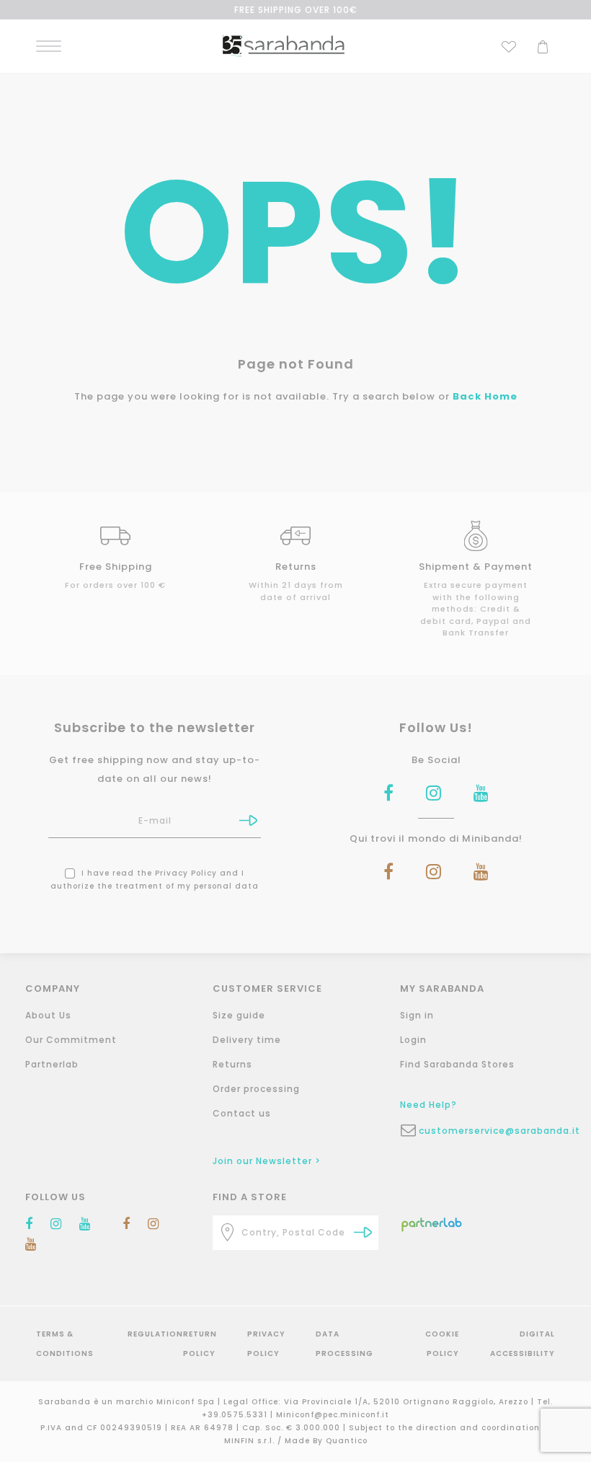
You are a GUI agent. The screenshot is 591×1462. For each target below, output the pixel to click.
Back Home (485, 396)
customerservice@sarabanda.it (492, 1130)
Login (413, 1040)
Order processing (256, 1089)
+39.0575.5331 (236, 1414)
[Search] (363, 1232)
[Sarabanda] (283, 45)
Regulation (155, 1334)
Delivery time (247, 1040)
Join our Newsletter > (267, 1161)
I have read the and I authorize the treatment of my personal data (154, 879)
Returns (232, 1064)
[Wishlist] (509, 45)
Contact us (242, 1113)
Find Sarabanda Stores (457, 1064)
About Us (48, 1015)
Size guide (239, 1015)
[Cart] (543, 45)
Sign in (417, 1015)
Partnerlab (52, 1064)
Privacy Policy (186, 873)
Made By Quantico (326, 1440)
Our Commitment (71, 1040)
